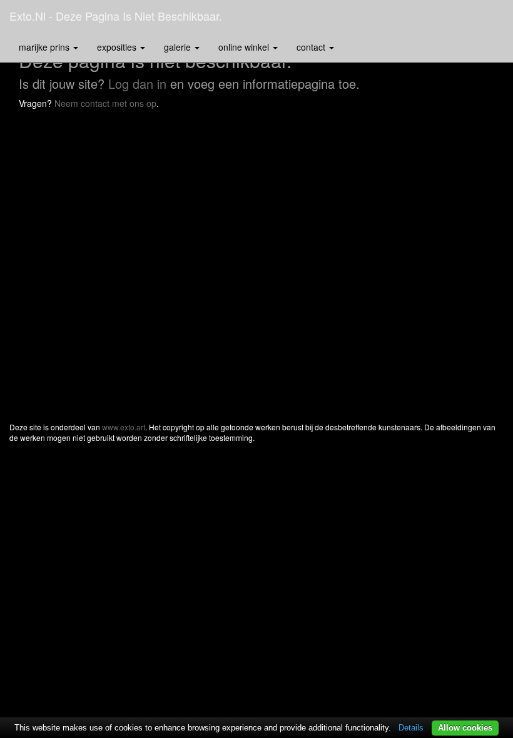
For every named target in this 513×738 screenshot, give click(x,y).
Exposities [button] (118, 47)
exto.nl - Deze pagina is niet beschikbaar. (115, 16)
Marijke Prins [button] (45, 47)
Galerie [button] (178, 47)
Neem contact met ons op (105, 103)
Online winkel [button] (245, 47)
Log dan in (137, 83)
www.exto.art (123, 427)
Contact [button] (312, 47)
